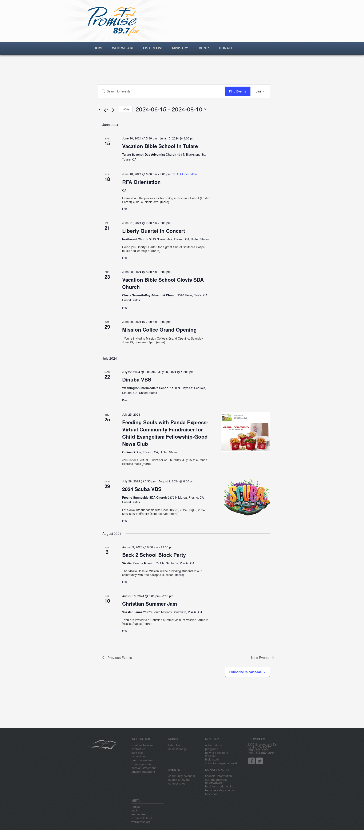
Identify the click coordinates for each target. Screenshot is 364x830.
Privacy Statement (143, 771)
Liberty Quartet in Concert (153, 230)
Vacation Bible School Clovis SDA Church (163, 283)
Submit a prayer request (221, 763)
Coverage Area (141, 764)
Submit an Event (179, 779)
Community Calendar (181, 776)
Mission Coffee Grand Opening (159, 329)
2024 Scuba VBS (142, 489)
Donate (226, 48)
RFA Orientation (141, 181)
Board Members (142, 760)
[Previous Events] (104, 110)
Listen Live (153, 48)
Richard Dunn (139, 756)
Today (125, 109)
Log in (135, 810)
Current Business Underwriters (216, 781)
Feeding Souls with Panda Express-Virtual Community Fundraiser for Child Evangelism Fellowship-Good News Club (165, 433)
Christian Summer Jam (149, 603)
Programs (211, 749)
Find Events (237, 91)
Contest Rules (176, 783)
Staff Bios (137, 752)
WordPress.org (141, 821)
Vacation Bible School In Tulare (160, 146)
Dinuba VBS (136, 379)
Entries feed (139, 814)
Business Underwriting (219, 786)
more (164, 202)
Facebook (211, 794)
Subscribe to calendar (245, 672)
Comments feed (141, 818)
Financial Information (218, 776)
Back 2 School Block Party (154, 554)
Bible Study (212, 759)
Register (136, 806)
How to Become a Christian (216, 754)
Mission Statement (143, 768)
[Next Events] (113, 110)
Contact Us (138, 749)
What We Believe (142, 745)
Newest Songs (177, 749)
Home (99, 48)
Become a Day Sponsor (220, 790)
